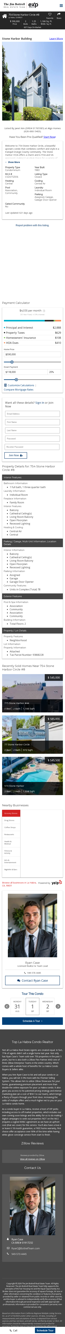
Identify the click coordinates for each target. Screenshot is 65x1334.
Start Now (49, 137)
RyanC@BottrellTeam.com (25, 1248)
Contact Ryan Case (35, 980)
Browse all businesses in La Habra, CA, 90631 (19, 884)
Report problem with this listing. (32, 225)
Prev (7, 1006)
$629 (58, 332)
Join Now (14, 455)
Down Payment (11, 367)
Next (58, 1006)
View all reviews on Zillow (32, 1159)
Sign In (39, 402)
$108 (58, 338)
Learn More (56, 38)
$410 (58, 343)
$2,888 (57, 327)
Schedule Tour (45, 1330)
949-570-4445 (34, 972)
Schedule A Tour (31, 1021)
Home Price (9, 349)
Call (15, 1330)
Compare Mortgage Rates (18, 389)
